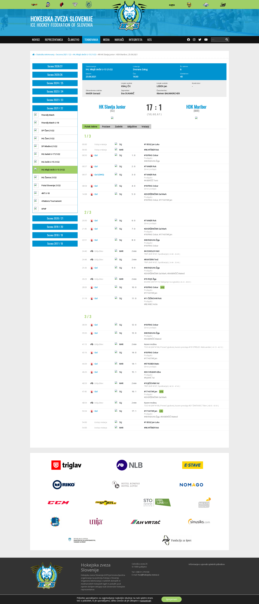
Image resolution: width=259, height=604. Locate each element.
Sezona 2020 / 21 (55, 218)
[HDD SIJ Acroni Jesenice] (62, 4)
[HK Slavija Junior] (189, 4)
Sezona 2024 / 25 (55, 83)
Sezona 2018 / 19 (55, 235)
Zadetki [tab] (118, 126)
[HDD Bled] (34, 4)
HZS (149, 39)
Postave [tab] (106, 126)
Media (106, 39)
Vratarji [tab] (145, 126)
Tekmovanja (91, 39)
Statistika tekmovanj (45, 54)
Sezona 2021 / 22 (63, 54)
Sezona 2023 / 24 (55, 91)
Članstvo (73, 39)
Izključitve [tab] (132, 126)
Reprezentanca (54, 39)
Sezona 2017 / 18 (55, 243)
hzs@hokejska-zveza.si (148, 574)
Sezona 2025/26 (55, 74)
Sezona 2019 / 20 (55, 227)
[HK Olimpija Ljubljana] (172, 4)
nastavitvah (145, 600)
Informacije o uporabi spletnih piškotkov (207, 564)
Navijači (119, 39)
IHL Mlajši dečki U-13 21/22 (84, 54)
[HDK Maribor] (75, 4)
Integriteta (135, 39)
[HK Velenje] (223, 4)
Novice (36, 39)
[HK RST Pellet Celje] (89, 4)
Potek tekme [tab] (91, 126)
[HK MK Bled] (48, 4)
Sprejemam (171, 599)
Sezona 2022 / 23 (55, 100)
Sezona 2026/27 (55, 66)
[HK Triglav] (206, 4)
